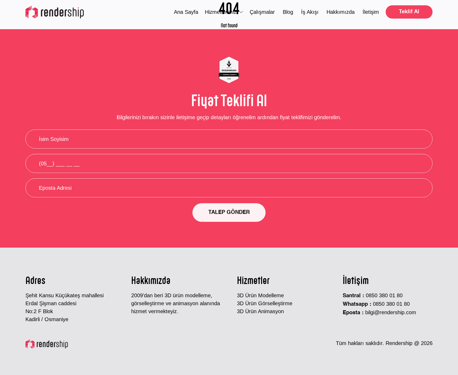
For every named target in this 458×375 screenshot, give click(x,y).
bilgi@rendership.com (390, 312)
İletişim (371, 12)
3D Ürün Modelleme (260, 295)
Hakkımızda (341, 12)
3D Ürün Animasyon (260, 311)
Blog (288, 12)
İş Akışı (310, 12)
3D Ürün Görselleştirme (264, 303)
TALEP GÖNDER (229, 212)
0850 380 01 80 (384, 295)
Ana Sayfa (186, 12)
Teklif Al (409, 12)
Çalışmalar (262, 12)
